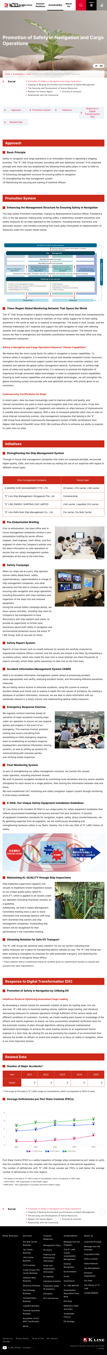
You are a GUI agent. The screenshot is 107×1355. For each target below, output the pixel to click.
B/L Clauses (52, 1338)
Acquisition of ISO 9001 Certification (31, 1320)
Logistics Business (31, 1306)
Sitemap (6, 1341)
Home (7, 74)
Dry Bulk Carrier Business (30, 1243)
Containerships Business (29, 1299)
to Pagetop (102, 1212)
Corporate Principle (92, 1242)
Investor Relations (40, 5)
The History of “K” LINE (92, 1287)
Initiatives (67, 110)
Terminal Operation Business (31, 1312)
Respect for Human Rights (40, 91)
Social (28, 74)
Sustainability (18, 74)
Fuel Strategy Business (29, 1291)
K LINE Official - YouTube (19, 1348)
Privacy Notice (22, 1338)
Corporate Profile (91, 1254)
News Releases (15, 5)
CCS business (29, 1265)
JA (96, 66)
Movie (25, 1326)
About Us (69, 5)
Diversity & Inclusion (71, 91)
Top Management (92, 1268)
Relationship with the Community (43, 95)
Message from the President (92, 1248)
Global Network (91, 1263)
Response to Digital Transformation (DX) (92, 112)
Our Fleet (88, 1280)
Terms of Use (38, 1338)
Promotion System (41, 110)
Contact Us (102, 2)
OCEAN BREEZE (91, 1293)
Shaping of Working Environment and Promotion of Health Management (61, 84)
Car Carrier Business (28, 1251)
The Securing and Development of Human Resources (52, 88)
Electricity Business (31, 1285)
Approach (16, 110)
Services (27, 5)
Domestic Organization (90, 1274)
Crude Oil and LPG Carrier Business (31, 1271)
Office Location (91, 1259)
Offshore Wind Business (29, 1279)
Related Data (16, 122)
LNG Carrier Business (28, 1259)
